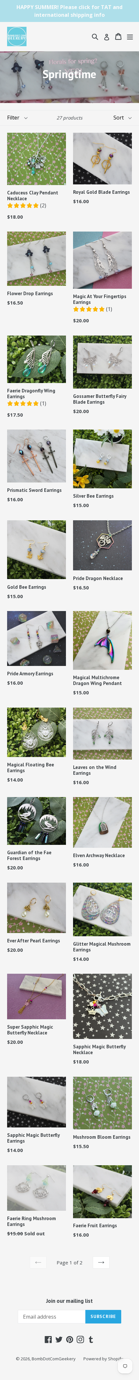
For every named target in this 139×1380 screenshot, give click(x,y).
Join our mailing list (69, 1301)
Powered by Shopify (103, 1359)
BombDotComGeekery (54, 1359)
